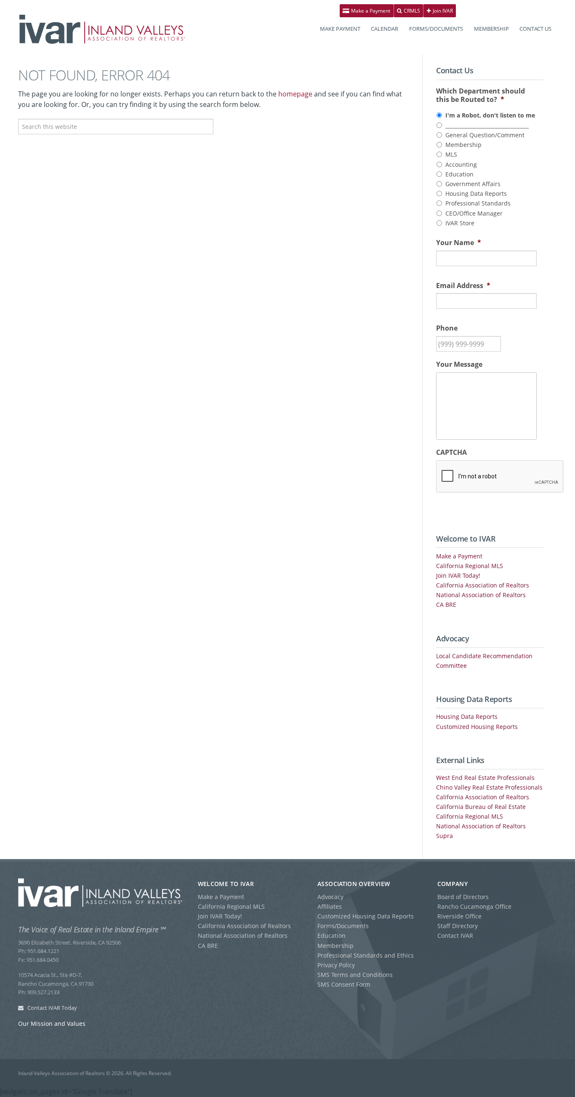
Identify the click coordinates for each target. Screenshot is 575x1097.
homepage (295, 94)
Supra (444, 836)
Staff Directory (457, 926)
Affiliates (329, 906)
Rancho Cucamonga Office (474, 906)
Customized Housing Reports (477, 727)
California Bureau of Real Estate (481, 807)
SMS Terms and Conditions (355, 975)
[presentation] (500, 476)
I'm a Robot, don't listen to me (490, 115)
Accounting (461, 164)
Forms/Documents (343, 926)
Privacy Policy (336, 965)
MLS (451, 154)
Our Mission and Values (51, 1024)
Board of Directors (463, 897)
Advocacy (330, 897)
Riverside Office (459, 916)
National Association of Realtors (481, 595)
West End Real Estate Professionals (485, 778)
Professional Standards (478, 203)
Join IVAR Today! (458, 575)
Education (459, 174)
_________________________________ (487, 125)
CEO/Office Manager (474, 213)
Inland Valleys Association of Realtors (102, 29)
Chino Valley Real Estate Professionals (489, 787)
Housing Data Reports (476, 194)
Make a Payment (370, 10)
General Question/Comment (484, 135)
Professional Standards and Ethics (365, 955)
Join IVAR (442, 10)
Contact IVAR (455, 936)
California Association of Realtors (482, 585)
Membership (463, 145)
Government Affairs (472, 184)
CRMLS (411, 10)
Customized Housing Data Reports (365, 916)
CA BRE (446, 605)
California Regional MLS (469, 566)
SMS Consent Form (343, 984)
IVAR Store (459, 223)
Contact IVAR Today (51, 1008)
